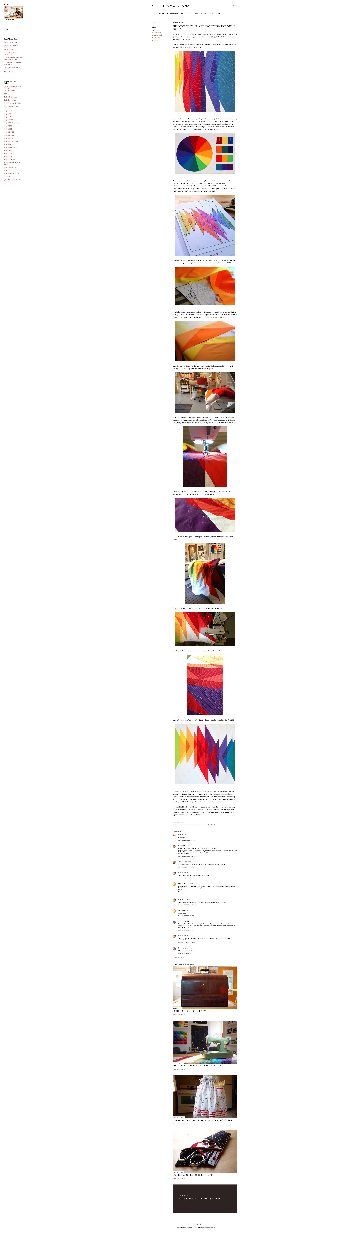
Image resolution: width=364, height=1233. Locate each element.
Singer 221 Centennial (11, 141)
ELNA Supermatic (10, 100)
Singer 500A (8, 156)
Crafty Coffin (182, 921)
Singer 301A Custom (10, 147)
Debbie (180, 834)
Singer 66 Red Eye (10, 167)
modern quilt (156, 37)
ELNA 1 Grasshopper (10, 97)
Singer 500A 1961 (9, 159)
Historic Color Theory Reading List (11, 54)
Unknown (181, 910)
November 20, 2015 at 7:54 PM (186, 840)
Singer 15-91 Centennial (11, 123)
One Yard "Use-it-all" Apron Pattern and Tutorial (203, 1120)
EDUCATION (215, 13)
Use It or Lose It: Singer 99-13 (189, 1010)
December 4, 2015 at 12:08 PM (186, 942)
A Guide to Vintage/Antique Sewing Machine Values (13, 87)
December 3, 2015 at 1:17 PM (185, 930)
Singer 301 (7, 144)
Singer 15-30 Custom (11, 120)
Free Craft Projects (174, 13)
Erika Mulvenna (174, 5)
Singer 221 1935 (9, 132)
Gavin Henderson (184, 883)
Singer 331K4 (8, 153)
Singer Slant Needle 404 (12, 173)
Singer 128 (7, 114)
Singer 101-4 (8, 111)
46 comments (187, 1202)
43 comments (181, 1014)
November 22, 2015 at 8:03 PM (186, 915)
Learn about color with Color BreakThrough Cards (13, 58)
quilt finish (155, 40)
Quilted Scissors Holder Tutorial (194, 1174)
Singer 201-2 (8, 129)
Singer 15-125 (8, 117)
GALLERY (162, 13)
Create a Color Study (10, 42)
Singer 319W (8, 150)
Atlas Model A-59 (9, 91)
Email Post (180, 822)
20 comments (181, 1069)
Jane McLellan (183, 861)
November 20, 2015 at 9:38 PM (186, 856)
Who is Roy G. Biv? (10, 72)
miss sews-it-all (157, 35)
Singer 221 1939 (9, 135)
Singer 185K (8, 126)
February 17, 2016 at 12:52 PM (186, 953)
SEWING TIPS (205, 13)
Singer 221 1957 (9, 138)
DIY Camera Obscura (11, 50)
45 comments (181, 1178)
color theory (156, 30)
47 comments (181, 1124)
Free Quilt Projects (192, 13)
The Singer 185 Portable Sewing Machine (197, 1065)
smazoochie (182, 845)
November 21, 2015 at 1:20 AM (186, 867)
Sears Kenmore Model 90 (12, 103)
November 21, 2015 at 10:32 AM (186, 878)
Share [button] (154, 22)
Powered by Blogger (197, 1224)
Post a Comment (178, 958)
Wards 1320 (7, 176)
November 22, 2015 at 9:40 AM (186, 905)
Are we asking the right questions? (200, 1198)
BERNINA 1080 (9, 94)
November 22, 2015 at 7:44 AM (186, 894)
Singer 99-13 (8, 170)
